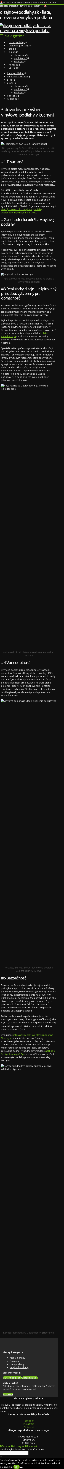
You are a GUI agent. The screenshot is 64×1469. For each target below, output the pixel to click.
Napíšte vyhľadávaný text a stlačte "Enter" (22, 1449)
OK (16, 1466)
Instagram (28, 1423)
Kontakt (7, 1394)
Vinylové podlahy (19, 1367)
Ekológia (14, 1361)
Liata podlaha (29, 1377)
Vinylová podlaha (12, 1377)
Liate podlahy (17, 1364)
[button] (12, 35)
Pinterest (29, 1427)
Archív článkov (17, 1357)
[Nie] (21, 1467)
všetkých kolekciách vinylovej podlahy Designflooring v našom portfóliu (21, 211)
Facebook (29, 1420)
